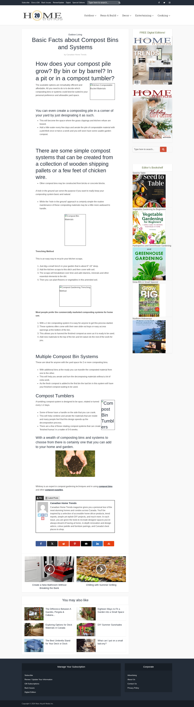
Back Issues (46, 3)
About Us (131, 679)
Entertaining (143, 15)
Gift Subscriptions (32, 684)
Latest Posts (53, 498)
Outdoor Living (75, 34)
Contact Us (132, 684)
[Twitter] (39, 515)
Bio (40, 498)
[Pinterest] (42, 518)
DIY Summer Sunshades (110, 625)
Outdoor (89, 15)
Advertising (132, 675)
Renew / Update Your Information (38, 679)
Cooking (163, 15)
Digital (68, 3)
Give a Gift (35, 3)
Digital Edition (30, 692)
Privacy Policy (133, 688)
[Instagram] (46, 515)
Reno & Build (108, 15)
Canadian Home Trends (76, 55)
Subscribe (25, 3)
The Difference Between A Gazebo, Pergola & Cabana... (58, 612)
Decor (125, 15)
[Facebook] (42, 515)
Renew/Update (58, 3)
